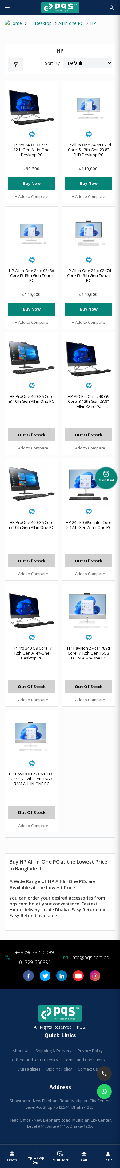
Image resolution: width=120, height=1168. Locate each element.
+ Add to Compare (31, 196)
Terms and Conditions (84, 1060)
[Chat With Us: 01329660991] (104, 1091)
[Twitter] (45, 978)
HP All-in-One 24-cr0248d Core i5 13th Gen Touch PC (31, 275)
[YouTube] (78, 978)
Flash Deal (106, 475)
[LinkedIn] (62, 978)
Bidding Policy (59, 1069)
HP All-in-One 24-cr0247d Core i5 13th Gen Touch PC (88, 275)
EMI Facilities (29, 1069)
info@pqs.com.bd (90, 957)
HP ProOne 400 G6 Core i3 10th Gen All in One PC (31, 399)
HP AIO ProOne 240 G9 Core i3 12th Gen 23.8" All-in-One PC (88, 401)
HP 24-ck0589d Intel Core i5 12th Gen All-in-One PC (88, 525)
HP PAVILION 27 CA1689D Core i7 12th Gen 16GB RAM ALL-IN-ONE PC (31, 778)
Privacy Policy (90, 1050)
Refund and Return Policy (34, 1060)
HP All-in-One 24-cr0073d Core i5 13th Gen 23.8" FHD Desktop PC (88, 149)
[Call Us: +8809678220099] (104, 1073)
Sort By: (53, 63)
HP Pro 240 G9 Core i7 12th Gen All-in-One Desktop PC (32, 653)
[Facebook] (28, 978)
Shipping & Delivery (53, 1050)
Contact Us (88, 1069)
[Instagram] (95, 978)
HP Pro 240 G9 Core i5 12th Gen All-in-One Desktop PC (32, 149)
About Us (21, 1050)
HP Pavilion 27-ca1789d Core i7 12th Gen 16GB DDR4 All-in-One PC (88, 653)
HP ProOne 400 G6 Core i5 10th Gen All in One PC (31, 525)
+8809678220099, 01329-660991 (35, 957)
